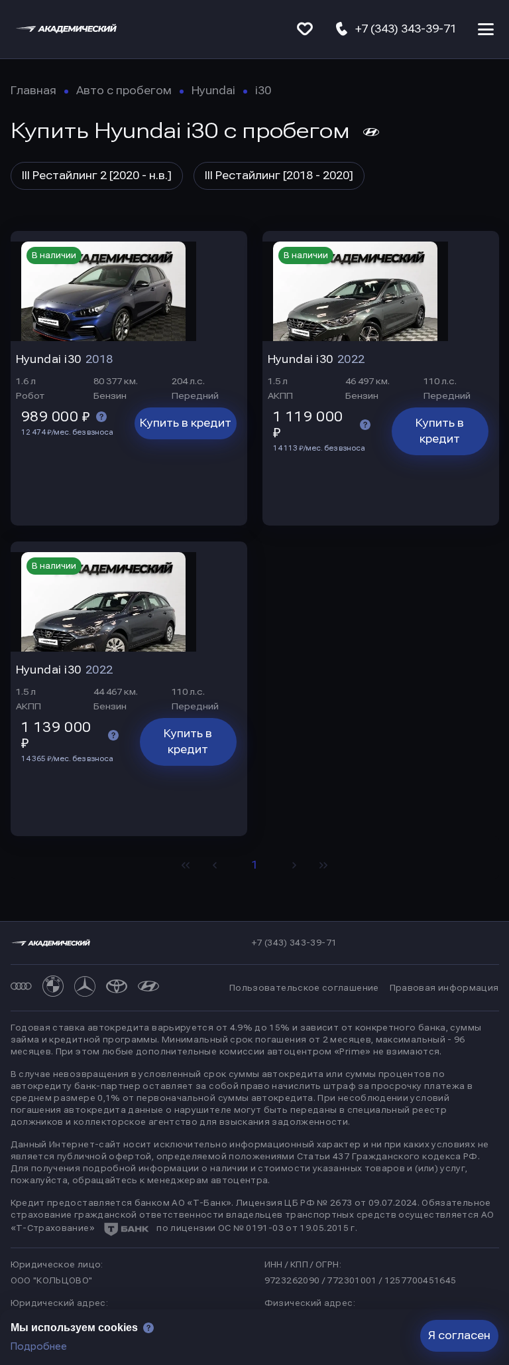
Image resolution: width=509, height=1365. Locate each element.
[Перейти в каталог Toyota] (116, 987)
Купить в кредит (185, 423)
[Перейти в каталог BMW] (53, 987)
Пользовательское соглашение (304, 988)
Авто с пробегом (124, 90)
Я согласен (459, 1335)
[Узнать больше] (101, 416)
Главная (33, 90)
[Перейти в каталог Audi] (21, 987)
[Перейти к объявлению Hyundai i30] (129, 286)
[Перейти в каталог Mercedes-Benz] (84, 987)
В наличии (54, 255)
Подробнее (39, 1346)
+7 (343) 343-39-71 (294, 943)
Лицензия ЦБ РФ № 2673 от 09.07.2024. (328, 1203)
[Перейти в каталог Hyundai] (148, 987)
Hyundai (213, 90)
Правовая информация (444, 988)
